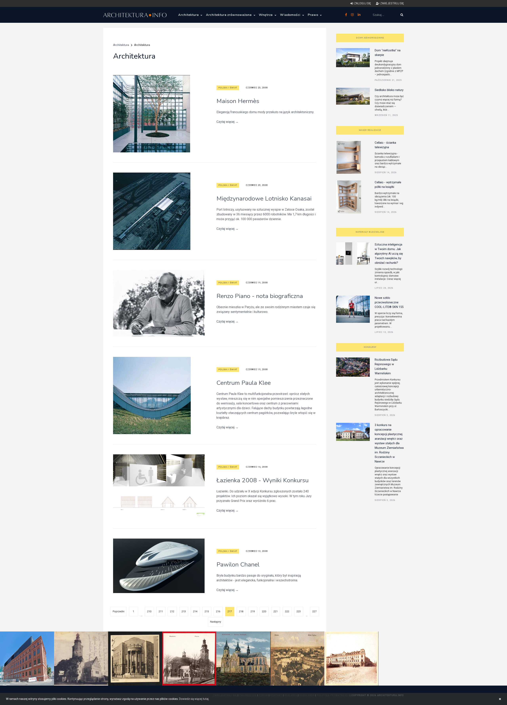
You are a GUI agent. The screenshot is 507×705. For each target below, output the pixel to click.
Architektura (189, 15)
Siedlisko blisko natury (389, 90)
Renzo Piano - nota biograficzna (259, 296)
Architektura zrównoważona (229, 15)
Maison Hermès (237, 101)
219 (253, 611)
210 (149, 611)
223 (298, 611)
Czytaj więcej (227, 122)
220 (264, 611)
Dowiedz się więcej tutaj (194, 698)
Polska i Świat (227, 87)
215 (207, 611)
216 (218, 611)
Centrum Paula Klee (243, 383)
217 (230, 611)
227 (314, 611)
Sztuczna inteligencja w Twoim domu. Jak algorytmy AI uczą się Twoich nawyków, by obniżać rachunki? (389, 254)
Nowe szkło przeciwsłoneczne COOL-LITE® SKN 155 (389, 302)
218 (241, 611)
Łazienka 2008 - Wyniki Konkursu (262, 480)
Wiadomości (291, 15)
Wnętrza (266, 15)
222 (287, 611)
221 (276, 611)
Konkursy (370, 347)
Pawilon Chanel (237, 564)
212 (172, 611)
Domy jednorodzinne (370, 37)
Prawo (313, 15)
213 (184, 611)
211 (161, 611)
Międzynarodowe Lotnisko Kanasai (264, 198)
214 (195, 611)
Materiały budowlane (370, 232)
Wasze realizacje (370, 130)
